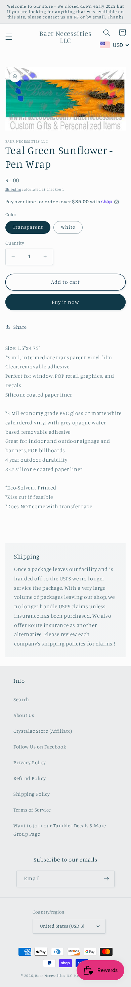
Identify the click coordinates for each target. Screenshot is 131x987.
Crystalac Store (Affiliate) (42, 731)
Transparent (28, 227)
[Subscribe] (106, 879)
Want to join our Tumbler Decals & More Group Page (59, 830)
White (68, 227)
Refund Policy (29, 778)
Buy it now (66, 302)
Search (21, 699)
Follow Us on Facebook (39, 746)
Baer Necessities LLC (54, 975)
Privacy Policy (29, 762)
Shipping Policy (31, 794)
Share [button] (20, 327)
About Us (23, 715)
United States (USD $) (62, 926)
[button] (8, 37)
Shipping (13, 189)
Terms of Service (32, 810)
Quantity (14, 243)
